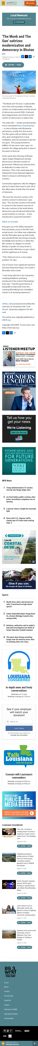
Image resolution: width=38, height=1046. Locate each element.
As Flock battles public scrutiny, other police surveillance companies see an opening (20, 499)
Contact (7, 991)
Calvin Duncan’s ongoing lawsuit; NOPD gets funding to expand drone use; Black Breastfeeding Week (26, 885)
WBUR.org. (6, 320)
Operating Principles (11, 1014)
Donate (31, 3)
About (6, 987)
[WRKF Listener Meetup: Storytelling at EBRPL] (19, 356)
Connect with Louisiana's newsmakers (19, 776)
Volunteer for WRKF (10, 1009)
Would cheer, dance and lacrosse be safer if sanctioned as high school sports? (19, 604)
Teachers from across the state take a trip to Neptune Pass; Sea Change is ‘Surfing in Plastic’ (26, 935)
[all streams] (35, 1043)
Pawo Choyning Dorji (25, 126)
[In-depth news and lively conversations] (19, 666)
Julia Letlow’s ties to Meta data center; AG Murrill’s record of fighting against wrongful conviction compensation (26, 910)
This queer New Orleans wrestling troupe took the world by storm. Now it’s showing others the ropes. (20, 639)
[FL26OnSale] (19, 391)
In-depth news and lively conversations (19, 689)
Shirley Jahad (8, 304)
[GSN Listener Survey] (19, 429)
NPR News (7, 480)
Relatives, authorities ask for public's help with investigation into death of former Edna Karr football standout (20, 627)
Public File (7, 1000)
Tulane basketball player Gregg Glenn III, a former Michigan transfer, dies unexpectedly (20, 616)
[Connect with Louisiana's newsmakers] (19, 757)
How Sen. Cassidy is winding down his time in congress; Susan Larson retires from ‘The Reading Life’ (26, 834)
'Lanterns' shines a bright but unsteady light (21, 510)
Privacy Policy (8, 996)
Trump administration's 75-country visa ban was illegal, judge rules (19, 489)
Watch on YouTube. (10, 222)
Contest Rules (9, 1018)
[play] (3, 1043)
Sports (5, 595)
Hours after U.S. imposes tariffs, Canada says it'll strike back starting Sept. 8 (20, 520)
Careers (7, 1005)
